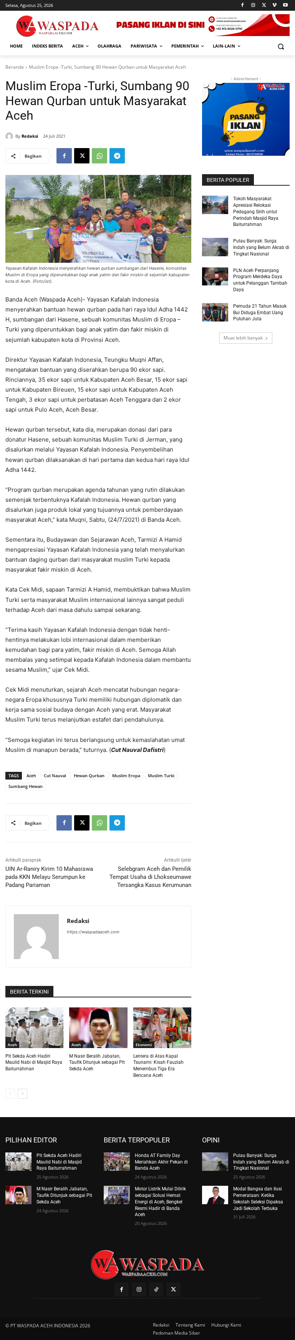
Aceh (31, 775)
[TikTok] (156, 1289)
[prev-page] (10, 1094)
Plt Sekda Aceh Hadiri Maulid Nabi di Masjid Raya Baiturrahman (33, 1062)
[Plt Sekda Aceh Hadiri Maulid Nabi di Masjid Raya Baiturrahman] (34, 1027)
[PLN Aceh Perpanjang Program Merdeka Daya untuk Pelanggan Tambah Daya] (215, 276)
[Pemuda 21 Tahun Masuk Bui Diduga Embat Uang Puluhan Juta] (215, 312)
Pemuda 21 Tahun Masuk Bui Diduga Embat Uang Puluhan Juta (260, 312)
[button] (281, 46)
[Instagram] (253, 5)
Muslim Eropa (126, 775)
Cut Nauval (55, 775)
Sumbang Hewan (25, 786)
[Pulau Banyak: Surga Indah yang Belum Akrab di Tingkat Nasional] (215, 247)
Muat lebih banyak (243, 338)
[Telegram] (117, 155)
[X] (264, 5)
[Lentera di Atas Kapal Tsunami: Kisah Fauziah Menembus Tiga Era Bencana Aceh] (162, 1027)
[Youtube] (285, 5)
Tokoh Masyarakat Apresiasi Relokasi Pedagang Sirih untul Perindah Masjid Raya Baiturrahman (255, 211)
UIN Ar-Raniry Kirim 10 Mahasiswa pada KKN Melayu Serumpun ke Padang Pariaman (49, 876)
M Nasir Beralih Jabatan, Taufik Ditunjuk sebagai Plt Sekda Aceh (97, 1062)
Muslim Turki (161, 775)
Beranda (14, 67)
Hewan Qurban (89, 775)
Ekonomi (144, 1044)
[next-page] (22, 1094)
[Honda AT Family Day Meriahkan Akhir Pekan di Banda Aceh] (117, 1161)
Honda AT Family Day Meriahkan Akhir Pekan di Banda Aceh (161, 1162)
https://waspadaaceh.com (93, 932)
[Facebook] (242, 5)
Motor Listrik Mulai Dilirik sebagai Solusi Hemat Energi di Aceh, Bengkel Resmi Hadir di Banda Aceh (160, 1201)
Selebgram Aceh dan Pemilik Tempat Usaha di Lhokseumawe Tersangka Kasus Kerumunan (150, 876)
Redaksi (30, 136)
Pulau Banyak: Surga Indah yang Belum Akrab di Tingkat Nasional (261, 247)
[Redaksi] (10, 136)
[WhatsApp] (99, 155)
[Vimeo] (274, 5)
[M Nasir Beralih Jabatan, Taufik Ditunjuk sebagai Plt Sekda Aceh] (98, 1027)
